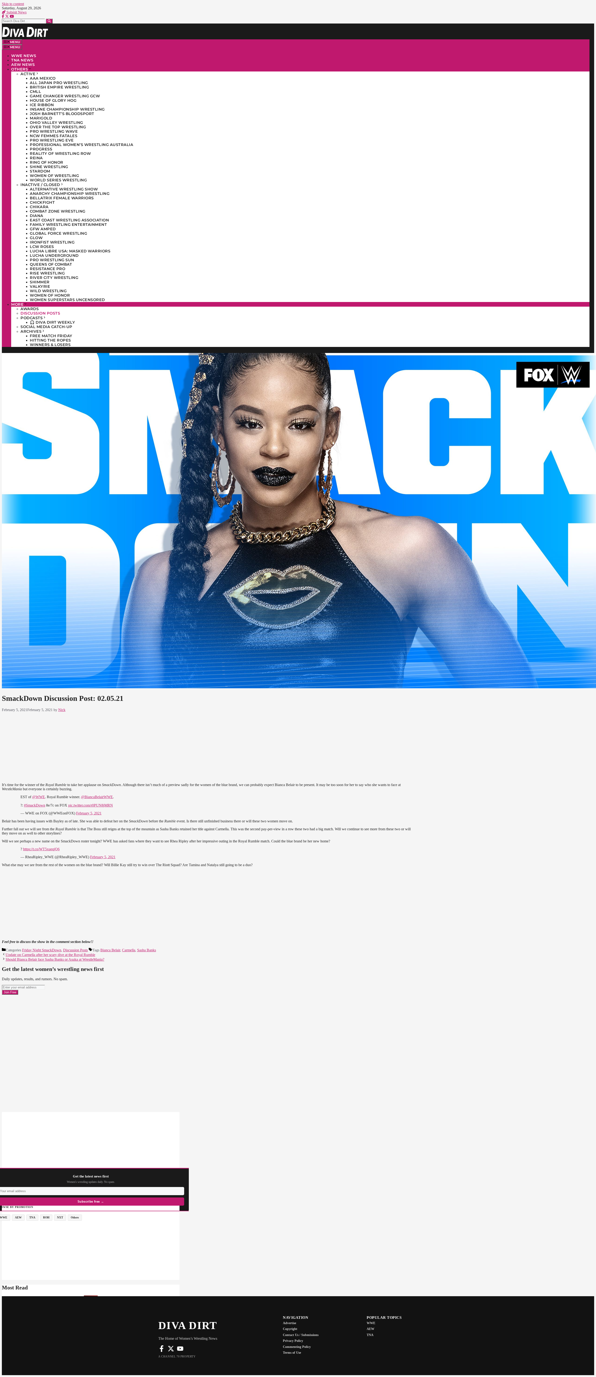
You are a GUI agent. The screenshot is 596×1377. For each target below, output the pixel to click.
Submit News (16, 12)
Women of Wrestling (54, 175)
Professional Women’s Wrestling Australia (81, 144)
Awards (29, 309)
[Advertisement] (209, 746)
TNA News (22, 60)
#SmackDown (34, 805)
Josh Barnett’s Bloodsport (62, 114)
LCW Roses (42, 246)
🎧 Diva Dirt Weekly (52, 322)
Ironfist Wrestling (52, 242)
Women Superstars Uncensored (67, 300)
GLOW (36, 238)
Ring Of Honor (46, 162)
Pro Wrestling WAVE (54, 131)
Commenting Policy (297, 1347)
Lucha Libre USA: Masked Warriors (70, 251)
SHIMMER (40, 282)
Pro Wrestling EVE (52, 140)
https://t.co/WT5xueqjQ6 (41, 849)
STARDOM (40, 171)
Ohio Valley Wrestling (56, 122)
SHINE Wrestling (49, 167)
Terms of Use (292, 1352)
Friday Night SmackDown (41, 950)
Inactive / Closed (40, 185)
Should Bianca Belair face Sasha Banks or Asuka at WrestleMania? (55, 959)
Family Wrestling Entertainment (68, 224)
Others (19, 69)
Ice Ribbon (42, 105)
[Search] (49, 21)
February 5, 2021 (89, 813)
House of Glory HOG (53, 100)
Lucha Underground (54, 255)
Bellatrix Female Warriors (62, 198)
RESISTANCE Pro (47, 269)
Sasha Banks (146, 950)
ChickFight (42, 202)
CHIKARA (39, 207)
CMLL (35, 91)
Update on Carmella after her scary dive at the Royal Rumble (50, 955)
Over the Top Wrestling (58, 127)
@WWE (38, 797)
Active (27, 74)
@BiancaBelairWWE (97, 797)
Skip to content (13, 4)
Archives (30, 331)
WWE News (23, 56)
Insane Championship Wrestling (67, 109)
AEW (370, 1329)
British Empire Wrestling (59, 87)
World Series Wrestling (58, 180)
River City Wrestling (54, 277)
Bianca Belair (110, 950)
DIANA (36, 216)
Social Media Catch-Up (46, 327)
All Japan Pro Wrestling (59, 83)
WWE (371, 1323)
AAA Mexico (42, 78)
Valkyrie (40, 286)
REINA (36, 158)
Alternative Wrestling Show (64, 189)
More (17, 304)
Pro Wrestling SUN (52, 260)
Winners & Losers (50, 345)
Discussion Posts (40, 313)
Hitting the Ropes (50, 340)
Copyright (290, 1329)
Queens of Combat (51, 264)
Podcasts (31, 318)
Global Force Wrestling (58, 233)
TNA (370, 1335)
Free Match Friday (51, 336)
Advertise (289, 1323)
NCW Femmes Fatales (53, 136)
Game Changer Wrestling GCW (65, 96)
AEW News (23, 64)
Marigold (41, 118)
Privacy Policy (293, 1341)
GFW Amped (43, 229)
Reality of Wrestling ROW (60, 153)
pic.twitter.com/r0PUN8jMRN (90, 805)
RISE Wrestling (47, 273)
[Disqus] (209, 1053)
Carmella (128, 950)
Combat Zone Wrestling (57, 211)
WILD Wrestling (48, 291)
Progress (41, 149)
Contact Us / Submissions (300, 1335)
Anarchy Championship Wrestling (69, 193)
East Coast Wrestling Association (69, 220)
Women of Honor (50, 295)
